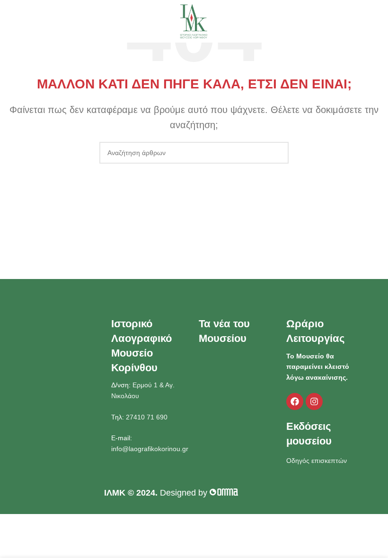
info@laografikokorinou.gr (149, 449)
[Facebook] (294, 401)
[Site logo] (194, 21)
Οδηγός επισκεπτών (316, 460)
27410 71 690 (146, 417)
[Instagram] (314, 401)
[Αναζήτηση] (378, 21)
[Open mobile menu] (10, 21)
